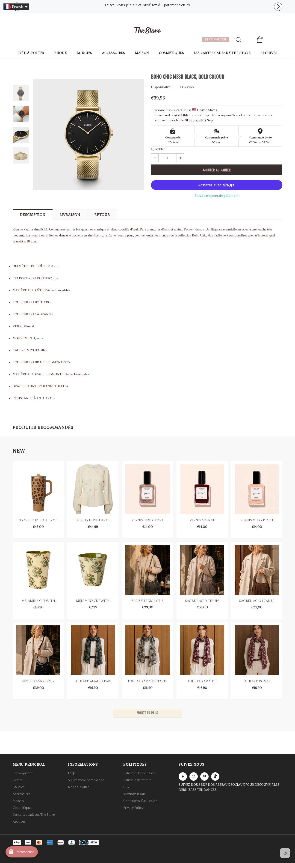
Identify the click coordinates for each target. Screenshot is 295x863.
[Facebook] (183, 776)
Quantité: (158, 149)
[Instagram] (193, 776)
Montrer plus (147, 713)
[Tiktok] (215, 776)
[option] (147, 5)
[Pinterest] (204, 776)
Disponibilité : (161, 87)
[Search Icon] (238, 39)
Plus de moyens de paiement (216, 196)
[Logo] (147, 31)
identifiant (249, 40)
